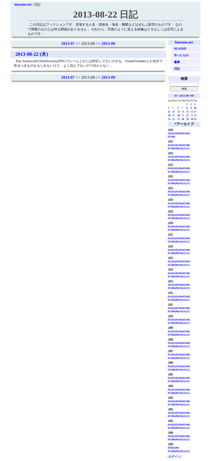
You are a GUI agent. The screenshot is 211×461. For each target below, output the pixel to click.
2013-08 (184, 95)
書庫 (177, 62)
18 (169, 115)
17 (195, 111)
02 (173, 133)
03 (177, 133)
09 (192, 95)
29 (187, 119)
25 (169, 119)
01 (169, 133)
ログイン (174, 456)
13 (178, 111)
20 (178, 115)
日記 (177, 68)
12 (173, 111)
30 (192, 119)
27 (178, 119)
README (180, 48)
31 (195, 119)
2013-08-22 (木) (31, 54)
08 (173, 136)
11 (169, 111)
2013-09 (108, 43)
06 (188, 133)
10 (195, 108)
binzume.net (23, 4)
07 (176, 95)
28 (183, 119)
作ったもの (181, 55)
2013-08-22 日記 (105, 14)
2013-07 (68, 43)
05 (184, 133)
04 (180, 133)
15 (187, 111)
